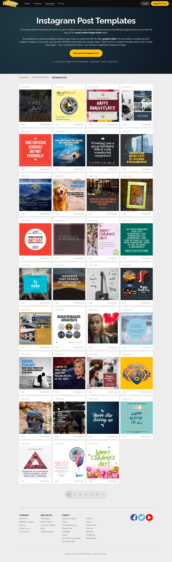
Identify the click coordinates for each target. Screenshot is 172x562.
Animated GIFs (68, 541)
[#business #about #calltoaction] (35, 284)
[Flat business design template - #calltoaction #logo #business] (35, 239)
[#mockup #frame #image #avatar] (137, 195)
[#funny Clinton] (69, 373)
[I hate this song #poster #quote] (103, 284)
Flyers (64, 535)
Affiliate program (26, 522)
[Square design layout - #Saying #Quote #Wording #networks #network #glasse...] (137, 328)
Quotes (89, 528)
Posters (89, 518)
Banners (89, 532)
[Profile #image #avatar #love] (103, 328)
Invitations (90, 535)
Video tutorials (47, 532)
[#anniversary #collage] (137, 284)
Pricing (22, 525)
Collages (66, 532)
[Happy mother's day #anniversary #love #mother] (103, 373)
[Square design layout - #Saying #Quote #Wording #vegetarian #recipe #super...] (35, 106)
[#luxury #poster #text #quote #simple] (35, 462)
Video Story (91, 525)
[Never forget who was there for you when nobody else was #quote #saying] (69, 195)
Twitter (141, 517)
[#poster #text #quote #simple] (103, 195)
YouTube (149, 517)
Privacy (103, 554)
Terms (95, 554)
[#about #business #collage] (69, 328)
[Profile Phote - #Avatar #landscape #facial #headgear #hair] (35, 418)
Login (145, 3)
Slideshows (67, 528)
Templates (45, 518)
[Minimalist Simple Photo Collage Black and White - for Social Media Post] (137, 106)
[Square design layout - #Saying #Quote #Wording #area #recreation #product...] (69, 418)
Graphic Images (69, 518)
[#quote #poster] (137, 239)
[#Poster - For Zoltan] (137, 150)
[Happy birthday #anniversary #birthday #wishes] (103, 150)
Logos (89, 522)
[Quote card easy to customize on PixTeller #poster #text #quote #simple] (35, 195)
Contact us (24, 532)
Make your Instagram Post (86, 53)
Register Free (159, 3)
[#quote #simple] (103, 418)
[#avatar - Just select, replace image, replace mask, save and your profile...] (137, 373)
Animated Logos (69, 525)
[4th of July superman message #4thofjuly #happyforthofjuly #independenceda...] (69, 462)
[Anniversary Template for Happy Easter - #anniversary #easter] (137, 418)
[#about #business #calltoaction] (69, 106)
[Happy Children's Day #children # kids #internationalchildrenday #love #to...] (103, 239)
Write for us (24, 528)
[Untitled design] (69, 284)
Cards (64, 522)
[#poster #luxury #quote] (69, 150)
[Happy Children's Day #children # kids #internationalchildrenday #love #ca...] (103, 462)
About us (23, 518)
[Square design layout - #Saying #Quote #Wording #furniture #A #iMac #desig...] (69, 239)
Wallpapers (91, 538)
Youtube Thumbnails (71, 538)
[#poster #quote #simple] (35, 150)
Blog (43, 528)
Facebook (133, 517)
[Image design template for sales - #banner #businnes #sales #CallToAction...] (35, 328)
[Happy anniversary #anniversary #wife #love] (103, 106)
